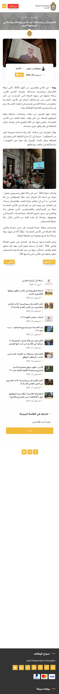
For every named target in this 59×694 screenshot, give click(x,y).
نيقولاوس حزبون (33, 69)
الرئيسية (34, 17)
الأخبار (24, 17)
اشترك (29, 431)
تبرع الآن (13, 6)
